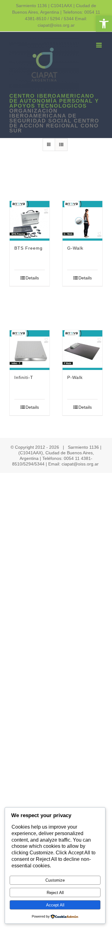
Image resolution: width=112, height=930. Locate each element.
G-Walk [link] (75, 248)
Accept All (55, 905)
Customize (55, 880)
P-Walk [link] (75, 377)
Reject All (55, 892)
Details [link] (32, 277)
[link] (104, 24)
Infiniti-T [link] (23, 377)
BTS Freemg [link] (28, 248)
